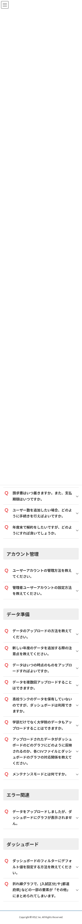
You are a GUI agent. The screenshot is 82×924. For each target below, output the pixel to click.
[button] (41, 496)
